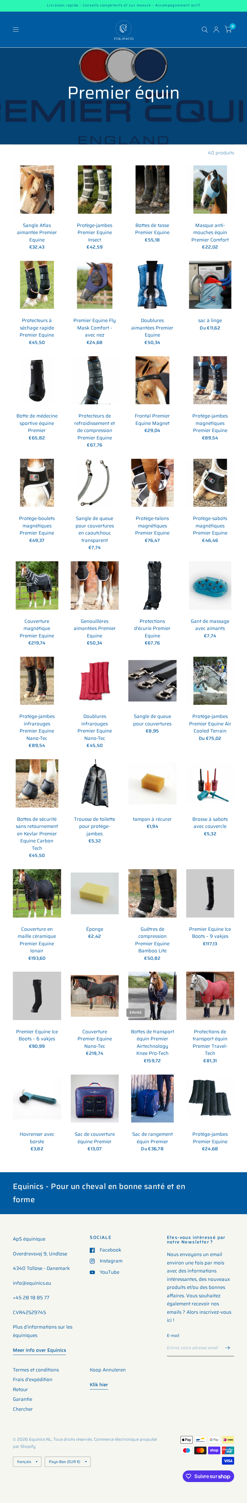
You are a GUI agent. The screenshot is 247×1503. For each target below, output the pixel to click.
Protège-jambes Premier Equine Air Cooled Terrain (210, 724)
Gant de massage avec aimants (210, 625)
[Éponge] (95, 893)
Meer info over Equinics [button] (39, 1350)
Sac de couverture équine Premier (95, 1138)
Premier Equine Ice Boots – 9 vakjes (210, 933)
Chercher (23, 1409)
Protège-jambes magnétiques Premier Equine (210, 423)
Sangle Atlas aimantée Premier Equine (37, 233)
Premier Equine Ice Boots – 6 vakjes (37, 1035)
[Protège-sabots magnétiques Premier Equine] (210, 483)
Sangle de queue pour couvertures (152, 720)
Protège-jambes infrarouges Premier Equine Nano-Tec (37, 727)
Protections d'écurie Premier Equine (152, 629)
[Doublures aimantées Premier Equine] (152, 285)
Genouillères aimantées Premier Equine (95, 629)
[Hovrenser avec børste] (37, 1099)
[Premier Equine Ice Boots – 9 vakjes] (210, 893)
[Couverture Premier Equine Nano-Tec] (95, 996)
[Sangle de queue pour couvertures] (152, 681)
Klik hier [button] (99, 1385)
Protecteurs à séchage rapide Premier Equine (37, 328)
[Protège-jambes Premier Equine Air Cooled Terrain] (210, 681)
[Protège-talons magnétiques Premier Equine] (152, 483)
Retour (20, 1389)
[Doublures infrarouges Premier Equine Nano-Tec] (95, 681)
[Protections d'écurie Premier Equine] (152, 585)
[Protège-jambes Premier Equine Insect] (95, 189)
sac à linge (210, 320)
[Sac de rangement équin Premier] (152, 1099)
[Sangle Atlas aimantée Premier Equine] (37, 189)
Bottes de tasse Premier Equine (152, 229)
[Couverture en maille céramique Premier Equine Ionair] (37, 893)
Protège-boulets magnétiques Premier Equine (37, 526)
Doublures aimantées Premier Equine (152, 328)
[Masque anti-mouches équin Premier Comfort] (210, 189)
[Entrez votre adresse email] (227, 1348)
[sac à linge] (210, 285)
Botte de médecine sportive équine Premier (37, 423)
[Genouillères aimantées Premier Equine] (95, 585)
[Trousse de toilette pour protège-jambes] (95, 783)
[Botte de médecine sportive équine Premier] (37, 380)
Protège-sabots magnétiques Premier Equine (210, 526)
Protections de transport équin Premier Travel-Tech (210, 1042)
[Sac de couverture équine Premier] (95, 1099)
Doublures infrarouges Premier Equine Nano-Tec (95, 727)
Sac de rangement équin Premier (152, 1138)
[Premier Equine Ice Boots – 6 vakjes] (37, 996)
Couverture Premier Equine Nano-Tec (95, 1039)
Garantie (22, 1399)
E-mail (173, 1335)
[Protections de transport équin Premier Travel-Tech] (210, 996)
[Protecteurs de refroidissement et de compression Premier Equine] (95, 380)
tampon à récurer (152, 819)
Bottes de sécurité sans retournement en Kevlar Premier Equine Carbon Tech (37, 834)
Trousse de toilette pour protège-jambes (94, 827)
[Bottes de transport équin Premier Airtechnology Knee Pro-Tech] (152, 996)
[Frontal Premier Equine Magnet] (152, 380)
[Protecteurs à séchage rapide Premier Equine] (37, 285)
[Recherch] (204, 29)
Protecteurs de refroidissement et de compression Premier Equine (94, 426)
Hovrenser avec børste (37, 1138)
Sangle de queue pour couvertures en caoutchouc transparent (95, 529)
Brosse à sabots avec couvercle (210, 823)
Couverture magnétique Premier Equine (37, 629)
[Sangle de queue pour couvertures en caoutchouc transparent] (95, 483)
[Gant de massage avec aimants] (210, 585)
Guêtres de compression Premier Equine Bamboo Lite (152, 940)
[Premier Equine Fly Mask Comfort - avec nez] (95, 285)
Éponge (94, 929)
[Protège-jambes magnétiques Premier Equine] (210, 380)
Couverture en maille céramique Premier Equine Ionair (37, 940)
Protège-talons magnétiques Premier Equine (152, 526)
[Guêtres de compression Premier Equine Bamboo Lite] (152, 893)
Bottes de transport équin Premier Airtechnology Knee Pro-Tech (152, 1042)
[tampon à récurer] (152, 783)
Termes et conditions (36, 1370)
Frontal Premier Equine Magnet (152, 419)
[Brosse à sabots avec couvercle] (210, 783)
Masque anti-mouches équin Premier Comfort (210, 233)
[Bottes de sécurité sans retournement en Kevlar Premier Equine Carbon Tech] (37, 783)
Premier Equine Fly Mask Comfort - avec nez (94, 328)
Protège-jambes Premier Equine (210, 1138)
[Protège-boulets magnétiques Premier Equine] (37, 483)
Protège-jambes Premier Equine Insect (94, 233)
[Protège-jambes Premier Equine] (210, 1099)
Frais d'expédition (32, 1379)
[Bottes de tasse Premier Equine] (152, 189)
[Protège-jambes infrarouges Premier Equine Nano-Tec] (37, 681)
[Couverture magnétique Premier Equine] (37, 585)
